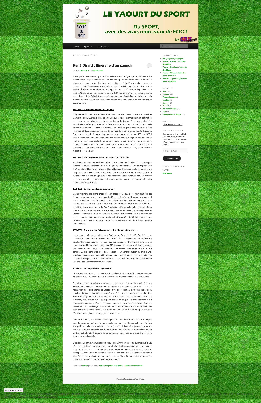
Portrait (85, 365)
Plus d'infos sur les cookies (71, 396)
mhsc (101, 365)
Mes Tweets (167, 173)
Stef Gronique (97, 70)
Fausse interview (170, 97)
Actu (164, 91)
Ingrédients (88, 46)
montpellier (108, 365)
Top (164, 111)
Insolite (166, 100)
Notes (165, 103)
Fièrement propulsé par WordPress (130, 379)
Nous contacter (103, 46)
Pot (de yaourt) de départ (173, 58)
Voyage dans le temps (172, 114)
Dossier (166, 94)
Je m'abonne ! (172, 158)
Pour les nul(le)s (169, 108)
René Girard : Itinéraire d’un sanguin (103, 65)
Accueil (76, 46)
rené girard (118, 365)
